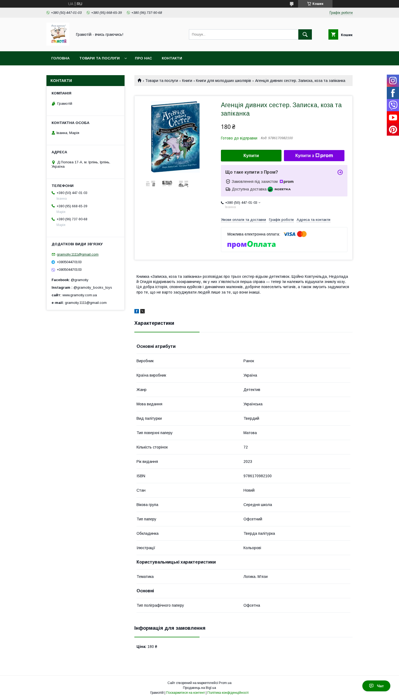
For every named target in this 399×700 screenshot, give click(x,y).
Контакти (172, 58)
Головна (60, 58)
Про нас (143, 58)
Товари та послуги (99, 58)
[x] (142, 312)
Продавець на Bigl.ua (199, 688)
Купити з (304, 155)
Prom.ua (225, 683)
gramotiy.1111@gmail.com (78, 254)
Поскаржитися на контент (185, 693)
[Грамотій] (57, 44)
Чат (380, 686)
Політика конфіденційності (228, 693)
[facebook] (136, 312)
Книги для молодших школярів (223, 80)
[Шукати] (305, 34)
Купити (251, 155)
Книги (187, 80)
